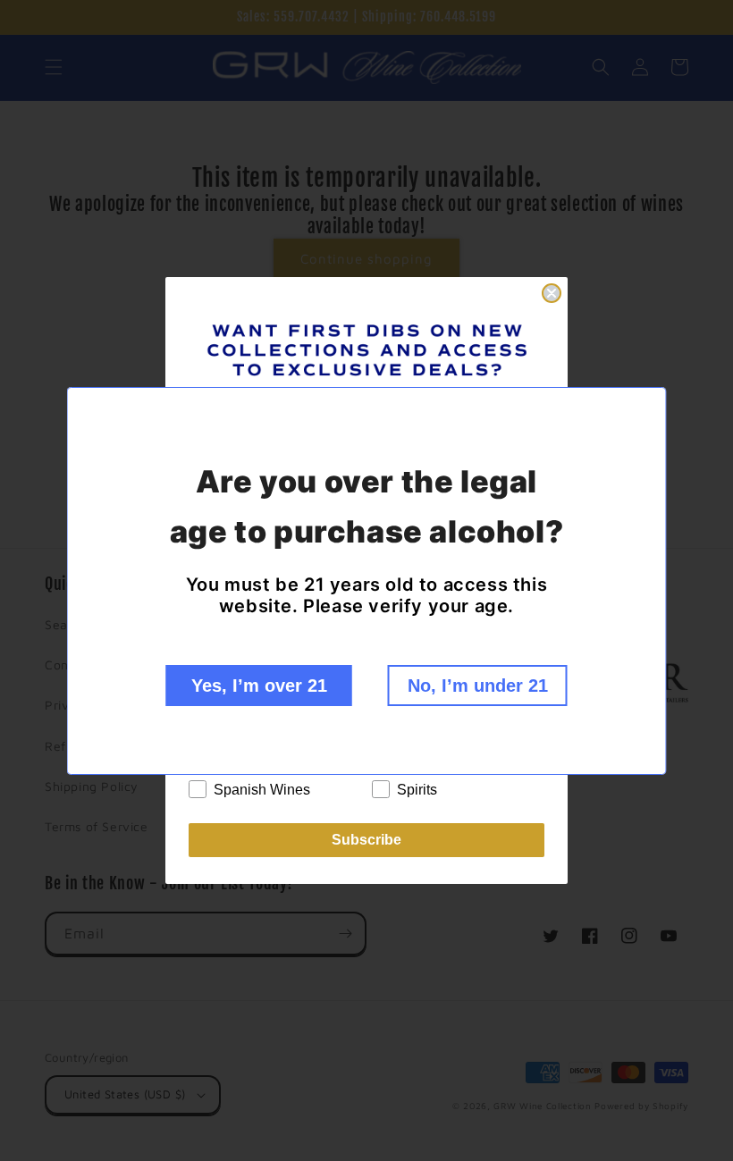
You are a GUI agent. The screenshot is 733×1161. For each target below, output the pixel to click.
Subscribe (366, 839)
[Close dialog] (551, 293)
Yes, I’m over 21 (259, 685)
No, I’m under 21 (478, 685)
